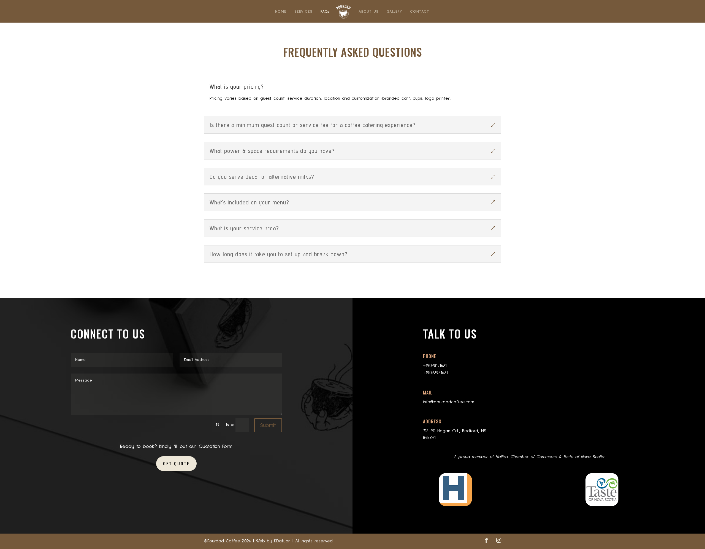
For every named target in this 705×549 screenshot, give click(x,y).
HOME (280, 11)
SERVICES (303, 11)
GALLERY (394, 11)
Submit (268, 425)
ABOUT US (369, 11)
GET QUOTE (176, 463)
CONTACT (419, 11)
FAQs (325, 11)
